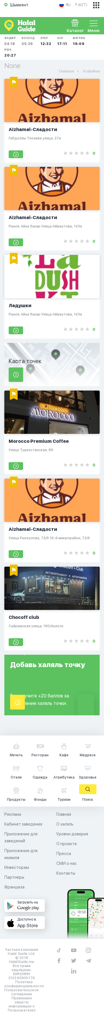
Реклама (12, 814)
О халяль (64, 824)
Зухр (45, 41)
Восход (28, 41)
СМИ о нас (66, 863)
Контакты (65, 873)
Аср (62, 41)
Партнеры (14, 877)
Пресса (63, 853)
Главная (63, 814)
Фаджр (10, 41)
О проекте (66, 843)
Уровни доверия (72, 834)
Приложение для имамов (21, 854)
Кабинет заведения (23, 824)
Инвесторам (16, 867)
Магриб (79, 41)
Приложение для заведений (21, 837)
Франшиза (14, 887)
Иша (10, 52)
